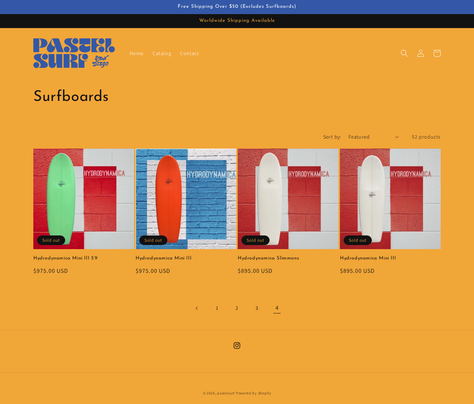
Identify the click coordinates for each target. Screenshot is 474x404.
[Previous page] (197, 308)
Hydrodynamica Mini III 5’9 (65, 258)
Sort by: (332, 136)
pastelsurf (226, 393)
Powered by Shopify (253, 393)
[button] (404, 53)
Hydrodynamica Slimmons (268, 258)
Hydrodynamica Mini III (163, 258)
